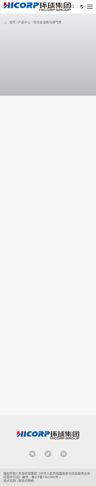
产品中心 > (25, 22)
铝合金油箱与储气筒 (47, 22)
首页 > (13, 22)
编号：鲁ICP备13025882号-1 (41, 477)
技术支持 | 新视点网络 (18, 480)
